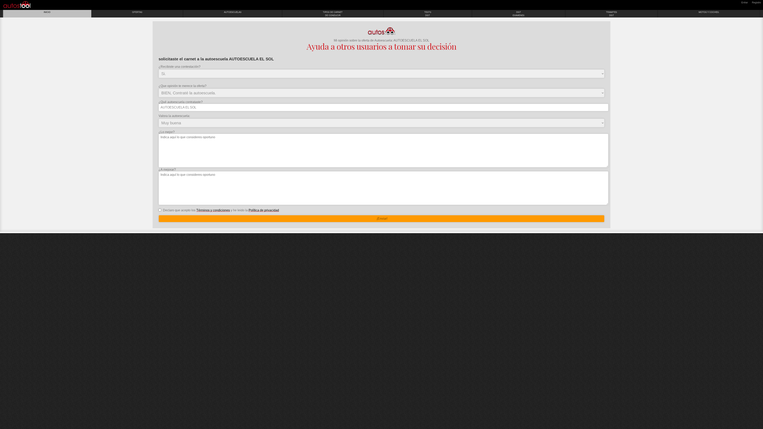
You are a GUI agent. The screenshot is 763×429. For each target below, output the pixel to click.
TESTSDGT (427, 13)
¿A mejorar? (167, 169)
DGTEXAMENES (518, 13)
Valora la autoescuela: (174, 116)
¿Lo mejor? (167, 132)
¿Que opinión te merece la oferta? (182, 86)
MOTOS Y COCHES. (709, 12)
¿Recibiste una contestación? (179, 66)
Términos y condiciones (213, 210)
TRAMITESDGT (611, 13)
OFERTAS (137, 12)
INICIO (47, 12)
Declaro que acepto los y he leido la (220, 210)
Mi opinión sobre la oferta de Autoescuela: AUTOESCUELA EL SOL (381, 40)
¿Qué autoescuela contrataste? (181, 102)
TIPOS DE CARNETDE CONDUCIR (333, 13)
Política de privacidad (264, 210)
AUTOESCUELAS (232, 12)
